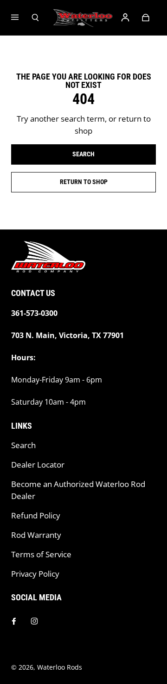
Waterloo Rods (59, 667)
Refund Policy (35, 515)
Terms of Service (41, 554)
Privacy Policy (35, 573)
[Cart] (145, 17)
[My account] (125, 17)
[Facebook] (14, 621)
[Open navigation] (21, 17)
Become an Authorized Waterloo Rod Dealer (78, 490)
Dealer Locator (37, 464)
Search (23, 445)
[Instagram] (34, 621)
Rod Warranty (36, 535)
